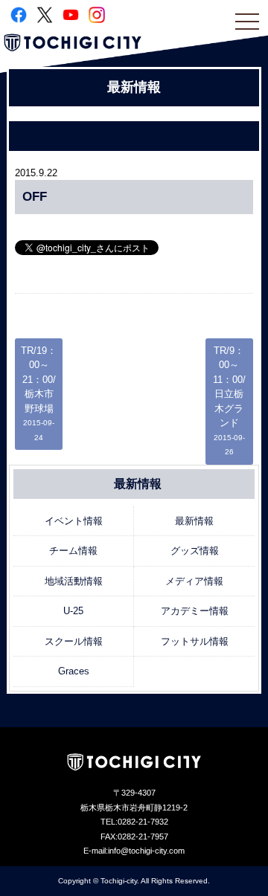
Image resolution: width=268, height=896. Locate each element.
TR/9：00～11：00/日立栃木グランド (229, 401)
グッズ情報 (194, 550)
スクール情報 (74, 641)
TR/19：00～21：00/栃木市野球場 (39, 393)
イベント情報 (74, 520)
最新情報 (194, 520)
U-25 (73, 610)
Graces (73, 671)
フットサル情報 (195, 641)
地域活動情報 (74, 581)
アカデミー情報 (195, 610)
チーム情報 (73, 550)
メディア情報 (194, 581)
